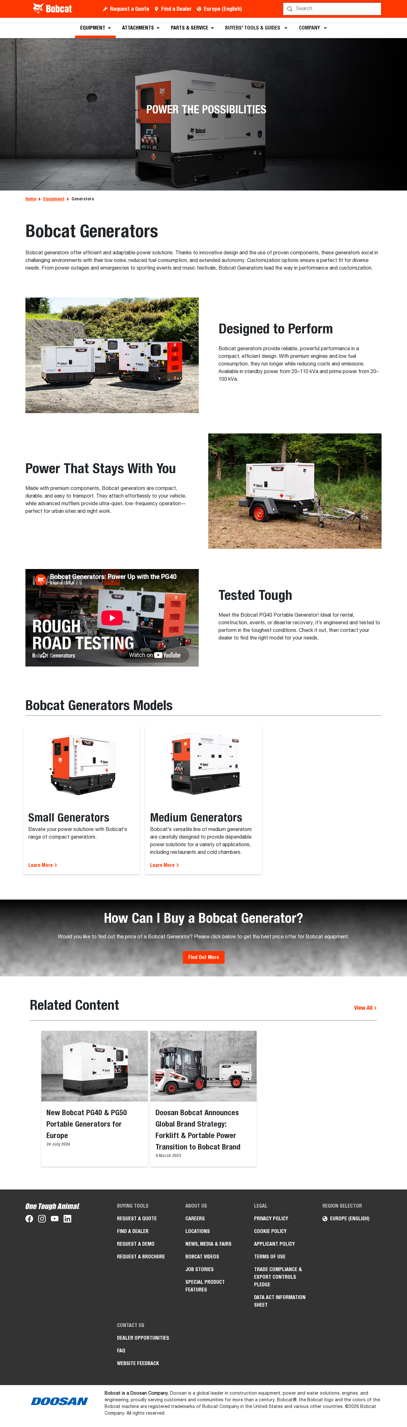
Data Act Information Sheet (280, 1301)
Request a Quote (129, 8)
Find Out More (203, 957)
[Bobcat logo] (53, 9)
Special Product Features (205, 1286)
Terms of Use (270, 1257)
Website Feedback (138, 1363)
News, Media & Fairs (208, 1244)
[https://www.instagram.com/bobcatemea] (42, 1220)
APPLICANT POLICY (274, 1244)
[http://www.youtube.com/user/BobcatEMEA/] (55, 1220)
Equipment (54, 198)
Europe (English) (223, 8)
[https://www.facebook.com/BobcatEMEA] (29, 1220)
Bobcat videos (202, 1257)
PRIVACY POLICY (271, 1219)
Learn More (41, 865)
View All (364, 1007)
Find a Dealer (176, 8)
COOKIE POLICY (270, 1231)
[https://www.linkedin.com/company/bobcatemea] (67, 1220)
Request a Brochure (141, 1257)
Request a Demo (136, 1244)
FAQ (121, 1351)
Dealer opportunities (143, 1338)
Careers (195, 1219)
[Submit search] (375, 8)
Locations (197, 1231)
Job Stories (199, 1269)
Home (30, 198)
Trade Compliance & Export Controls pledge (278, 1277)
